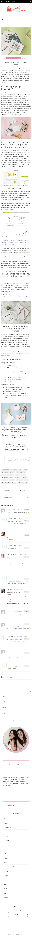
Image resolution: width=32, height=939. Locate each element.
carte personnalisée (16, 469)
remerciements (6, 482)
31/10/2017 (24, 58)
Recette (6, 875)
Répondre (26, 509)
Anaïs (8, 509)
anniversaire (5, 469)
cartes (25, 469)
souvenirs (20, 482)
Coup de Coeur (10, 58)
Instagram (9, 446)
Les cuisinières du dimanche (11, 867)
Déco (5, 849)
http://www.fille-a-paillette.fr (13, 570)
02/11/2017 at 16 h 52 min (24, 554)
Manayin (9, 533)
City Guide (6, 823)
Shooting (6, 888)
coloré (4, 474)
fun (11, 477)
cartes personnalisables (8, 472)
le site (12, 68)
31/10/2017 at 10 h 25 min (17, 509)
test (26, 482)
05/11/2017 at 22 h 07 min (17, 611)
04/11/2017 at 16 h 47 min (19, 589)
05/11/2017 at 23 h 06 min (16, 623)
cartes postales (21, 472)
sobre (13, 482)
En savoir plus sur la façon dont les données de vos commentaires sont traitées (16, 722)
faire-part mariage (25, 94)
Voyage (6, 897)
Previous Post (8, 497)
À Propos (8, 1)
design (23, 474)
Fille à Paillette (12, 554)
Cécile (8, 611)
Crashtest (18, 58)
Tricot (5, 893)
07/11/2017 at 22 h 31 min (22, 636)
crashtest (10, 474)
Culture (6, 845)
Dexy (8, 623)
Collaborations (7, 827)
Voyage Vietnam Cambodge (14, 651)
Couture (6, 836)
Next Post (24, 497)
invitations (17, 477)
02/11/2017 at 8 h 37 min (18, 533)
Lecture (6, 862)
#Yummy (6, 818)
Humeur (6, 858)
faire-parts (5, 477)
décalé (17, 474)
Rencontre (6, 880)
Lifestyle (6, 871)
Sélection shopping (8, 884)
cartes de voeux (14, 96)
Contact (13, 1)
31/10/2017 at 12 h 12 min (23, 518)
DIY (5, 853)
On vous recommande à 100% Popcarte (16, 436)
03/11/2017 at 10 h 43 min (23, 545)
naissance (5, 96)
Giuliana (9, 589)
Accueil (3, 1)
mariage (25, 477)
